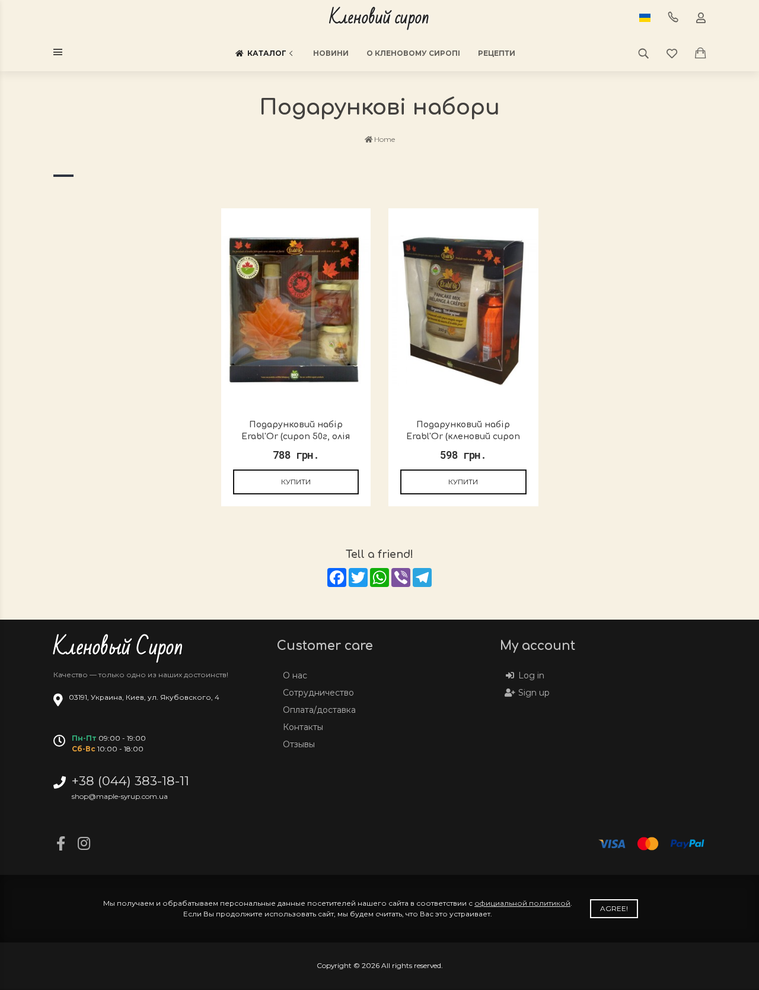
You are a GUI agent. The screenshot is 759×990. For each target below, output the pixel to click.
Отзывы (299, 744)
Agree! (614, 908)
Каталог (266, 53)
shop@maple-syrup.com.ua (120, 796)
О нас (295, 675)
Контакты (303, 727)
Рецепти (496, 53)
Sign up (534, 692)
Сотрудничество (318, 692)
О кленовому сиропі (413, 53)
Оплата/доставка (319, 710)
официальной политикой (522, 903)
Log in (531, 675)
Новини (331, 53)
